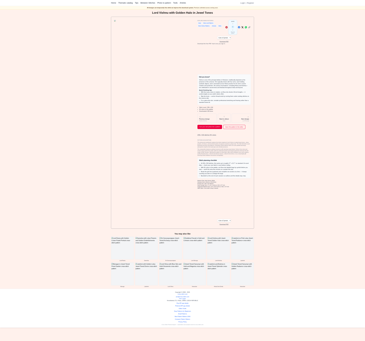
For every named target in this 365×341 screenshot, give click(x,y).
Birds (220, 26)
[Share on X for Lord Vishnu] (242, 27)
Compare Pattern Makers (182, 319)
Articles (183, 3)
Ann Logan (182, 298)
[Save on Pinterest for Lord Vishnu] (226, 27)
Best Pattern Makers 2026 (182, 316)
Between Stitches (147, 3)
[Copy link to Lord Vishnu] (249, 27)
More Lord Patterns (208, 23)
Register (250, 3)
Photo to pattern (164, 3)
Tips (136, 3)
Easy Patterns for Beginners (182, 311)
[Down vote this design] (233, 30)
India (199, 23)
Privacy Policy (182, 322)
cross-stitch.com (182, 294)
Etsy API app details (182, 303)
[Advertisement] (224, 59)
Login (242, 3)
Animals (214, 26)
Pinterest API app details (182, 306)
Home (113, 3)
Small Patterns (182, 314)
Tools (175, 3)
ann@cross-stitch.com (182, 296)
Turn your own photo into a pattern (209, 126)
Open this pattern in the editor (234, 127)
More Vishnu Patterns (203, 26)
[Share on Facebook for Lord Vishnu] (239, 27)
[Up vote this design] (233, 24)
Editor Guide (182, 308)
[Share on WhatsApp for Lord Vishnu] (245, 27)
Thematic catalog (125, 3)
